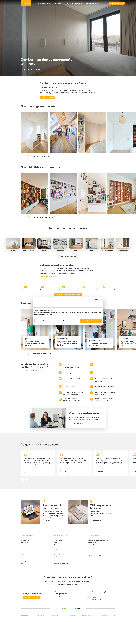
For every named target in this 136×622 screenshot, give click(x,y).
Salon (75, 250)
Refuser (45, 321)
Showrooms (69, 3)
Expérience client (24, 542)
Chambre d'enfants (107, 250)
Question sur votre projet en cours (62, 563)
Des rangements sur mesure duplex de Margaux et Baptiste (67, 343)
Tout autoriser (91, 321)
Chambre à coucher (28, 250)
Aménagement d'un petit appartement (98, 344)
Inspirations (57, 3)
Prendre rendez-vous (59, 559)
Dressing (12, 250)
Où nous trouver (58, 561)
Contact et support (58, 556)
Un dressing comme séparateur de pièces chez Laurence (34, 343)
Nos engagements (25, 561)
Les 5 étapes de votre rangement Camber (97, 538)
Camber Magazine (25, 540)
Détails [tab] (68, 305)
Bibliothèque (60, 250)
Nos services (79, 3)
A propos (23, 556)
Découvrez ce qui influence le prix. (49, 276)
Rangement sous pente (59, 549)
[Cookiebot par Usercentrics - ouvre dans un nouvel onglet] (95, 300)
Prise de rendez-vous (92, 544)
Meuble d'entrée (123, 250)
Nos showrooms (24, 559)
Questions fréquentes (93, 542)
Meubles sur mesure (44, 3)
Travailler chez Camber (93, 3)
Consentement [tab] (44, 305)
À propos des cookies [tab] (92, 305)
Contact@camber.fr (60, 597)
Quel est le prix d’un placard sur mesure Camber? (98, 540)
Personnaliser (67, 321)
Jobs (22, 563)
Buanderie (92, 250)
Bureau (44, 250)
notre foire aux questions (70, 584)
